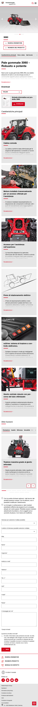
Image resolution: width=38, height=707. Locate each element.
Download (19, 104)
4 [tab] (19, 490)
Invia (7, 649)
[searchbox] (2, 523)
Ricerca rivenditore (15, 43)
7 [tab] (34, 490)
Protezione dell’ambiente (7, 695)
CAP (2, 586)
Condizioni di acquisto (6, 700)
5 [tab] (24, 490)
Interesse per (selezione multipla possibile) (13, 520)
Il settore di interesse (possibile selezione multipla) (15, 528)
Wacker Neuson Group (6, 685)
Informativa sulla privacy (7, 690)
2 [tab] (9, 490)
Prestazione (6, 430)
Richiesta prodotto (12, 661)
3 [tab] (14, 490)
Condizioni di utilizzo (6, 693)
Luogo (3, 594)
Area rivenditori (5, 703)
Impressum (4, 688)
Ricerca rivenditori (12, 657)
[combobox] (19, 523)
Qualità (13, 430)
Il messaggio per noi (7, 611)
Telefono (4, 569)
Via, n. (3, 578)
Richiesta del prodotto (16, 47)
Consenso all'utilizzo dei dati (9, 633)
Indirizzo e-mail (5, 561)
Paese (3, 603)
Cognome (4, 553)
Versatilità (27, 430)
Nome (3, 544)
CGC (2, 698)
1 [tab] (4, 490)
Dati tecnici (29, 55)
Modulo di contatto (12, 665)
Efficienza (20, 430)
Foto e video (21, 55)
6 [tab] (29, 490)
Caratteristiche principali (8, 55)
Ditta (2, 536)
